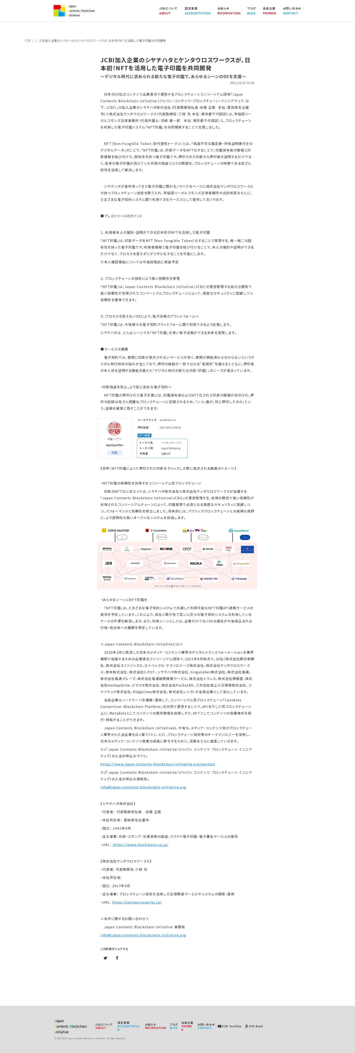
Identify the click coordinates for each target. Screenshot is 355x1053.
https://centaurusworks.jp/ (137, 902)
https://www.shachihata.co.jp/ (140, 844)
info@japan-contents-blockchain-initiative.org (143, 787)
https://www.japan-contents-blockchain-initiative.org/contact (157, 764)
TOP (28, 40)
